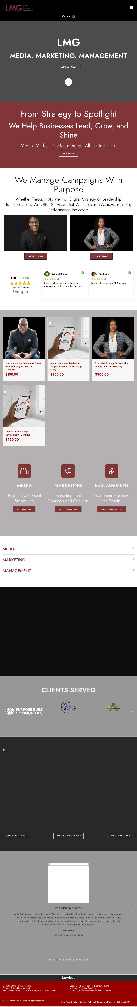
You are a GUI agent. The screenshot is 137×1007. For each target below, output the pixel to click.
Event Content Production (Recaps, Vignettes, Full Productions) (30, 990)
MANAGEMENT (17, 571)
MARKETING (14, 560)
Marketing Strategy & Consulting (17, 986)
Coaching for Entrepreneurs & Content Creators (90, 990)
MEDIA (9, 549)
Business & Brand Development (16, 988)
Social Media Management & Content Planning (90, 986)
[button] (131, 8)
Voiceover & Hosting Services (83, 988)
